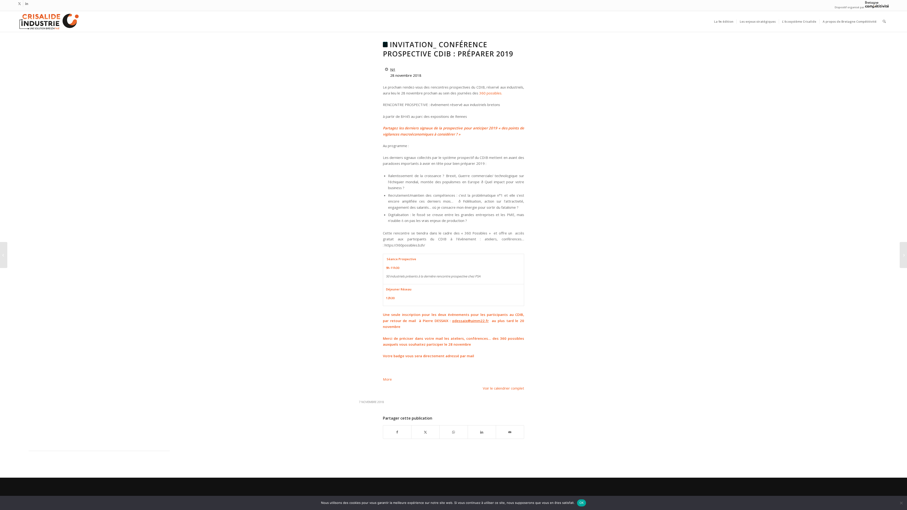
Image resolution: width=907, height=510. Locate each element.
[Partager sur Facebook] (397, 432)
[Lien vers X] (19, 3)
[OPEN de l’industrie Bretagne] (3, 255)
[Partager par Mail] (510, 432)
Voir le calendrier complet (503, 388)
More (387, 379)
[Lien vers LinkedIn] (26, 3)
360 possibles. (490, 93)
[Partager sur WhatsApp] (453, 432)
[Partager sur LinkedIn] (482, 432)
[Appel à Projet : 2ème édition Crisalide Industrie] (903, 255)
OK (581, 503)
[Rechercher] (884, 21)
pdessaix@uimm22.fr (470, 320)
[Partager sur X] (425, 432)
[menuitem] (723, 21)
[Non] (901, 503)
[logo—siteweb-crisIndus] (48, 21)
